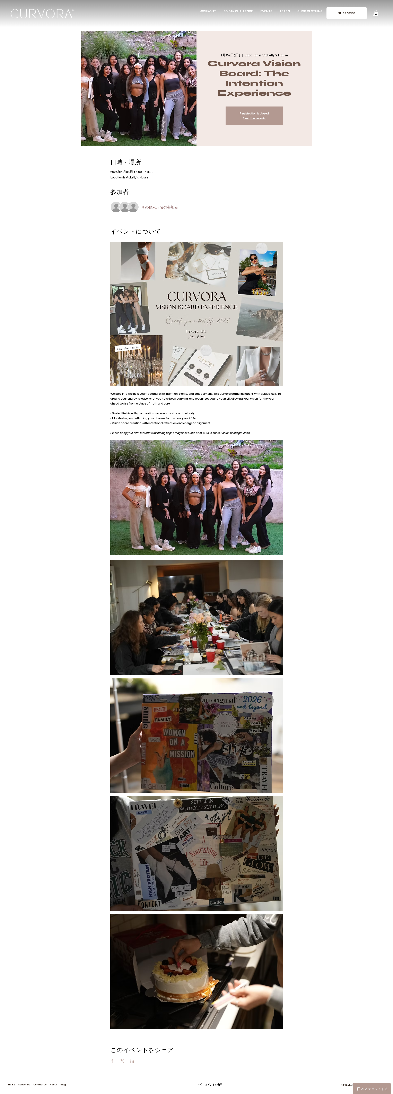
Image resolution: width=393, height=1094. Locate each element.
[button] (346, 13)
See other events (254, 118)
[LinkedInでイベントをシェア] (132, 1061)
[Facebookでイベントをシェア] (112, 1061)
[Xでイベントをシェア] (122, 1061)
